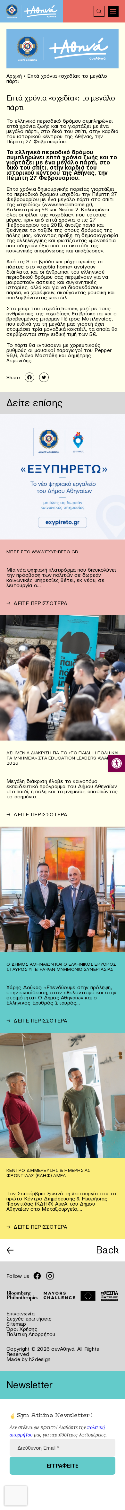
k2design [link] (39, 1359)
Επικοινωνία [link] (20, 1313)
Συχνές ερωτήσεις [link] (29, 1318)
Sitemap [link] (16, 1324)
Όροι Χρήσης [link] (22, 1329)
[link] (116, 763)
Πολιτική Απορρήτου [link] (30, 1334)
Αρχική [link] (14, 76)
